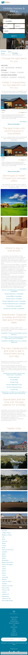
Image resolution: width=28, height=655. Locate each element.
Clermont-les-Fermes (7, 549)
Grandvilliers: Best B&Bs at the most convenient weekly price (14, 341)
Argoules (4, 583)
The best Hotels (14, 382)
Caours (4, 575)
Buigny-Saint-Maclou (7, 562)
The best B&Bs (14, 379)
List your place (14, 617)
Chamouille (5, 577)
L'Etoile (3, 110)
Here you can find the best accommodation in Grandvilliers (14, 290)
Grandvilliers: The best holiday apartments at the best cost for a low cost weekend (14, 337)
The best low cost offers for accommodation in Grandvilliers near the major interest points (14, 392)
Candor (4, 568)
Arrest (3, 547)
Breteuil (4, 556)
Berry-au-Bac (5, 588)
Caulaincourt (5, 594)
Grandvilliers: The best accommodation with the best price (14, 333)
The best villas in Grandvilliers (14, 306)
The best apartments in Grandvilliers (14, 294)
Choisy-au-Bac (6, 590)
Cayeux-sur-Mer (6, 598)
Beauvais (4, 579)
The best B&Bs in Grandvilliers (14, 296)
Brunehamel (5, 560)
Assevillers (4, 552)
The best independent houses (14, 384)
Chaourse (4, 541)
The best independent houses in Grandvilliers (14, 301)
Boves (3, 539)
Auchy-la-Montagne (7, 564)
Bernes (4, 543)
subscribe (23, 639)
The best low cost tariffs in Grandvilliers (14, 308)
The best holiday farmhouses (14, 387)
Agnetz (4, 554)
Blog (14, 629)
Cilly (3, 537)
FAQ (14, 625)
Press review (14, 627)
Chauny (4, 545)
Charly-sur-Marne (6, 581)
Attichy (4, 558)
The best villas (14, 389)
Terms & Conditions (14, 623)
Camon (4, 566)
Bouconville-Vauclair (7, 600)
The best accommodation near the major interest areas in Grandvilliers (14, 374)
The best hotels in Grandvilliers (14, 298)
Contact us (14, 633)
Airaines (4, 592)
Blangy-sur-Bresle (6, 535)
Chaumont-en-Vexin (7, 585)
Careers (14, 631)
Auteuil (4, 573)
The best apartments (14, 377)
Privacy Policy (14, 621)
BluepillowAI (14, 635)
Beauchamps (5, 596)
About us (14, 619)
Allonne (4, 571)
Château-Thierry (6, 533)
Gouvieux (4, 530)
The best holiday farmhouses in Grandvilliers (14, 303)
